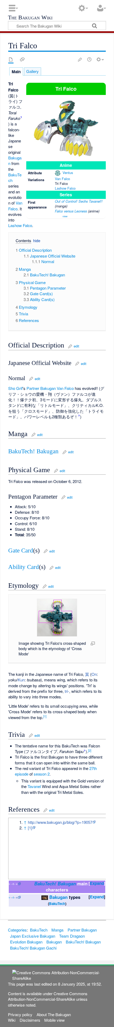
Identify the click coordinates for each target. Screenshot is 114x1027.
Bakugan (58, 897)
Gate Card (20, 550)
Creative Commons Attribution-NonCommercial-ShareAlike (47, 996)
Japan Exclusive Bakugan (32, 936)
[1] (44, 716)
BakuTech (57, 903)
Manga (57, 930)
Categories (17, 930)
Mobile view (54, 1020)
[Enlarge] (92, 643)
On (94, 674)
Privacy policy (20, 1014)
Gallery (32, 71)
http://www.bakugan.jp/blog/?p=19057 (60, 822)
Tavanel (34, 786)
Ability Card (23, 567)
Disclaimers (30, 1020)
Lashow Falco (65, 188)
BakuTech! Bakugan (33, 451)
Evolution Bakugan (26, 942)
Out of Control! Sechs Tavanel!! (79, 201)
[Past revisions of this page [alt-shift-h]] (89, 59)
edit (76, 346)
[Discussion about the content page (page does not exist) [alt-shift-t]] (22, 59)
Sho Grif (15, 388)
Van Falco (62, 178)
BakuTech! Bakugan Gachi (33, 948)
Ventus (68, 172)
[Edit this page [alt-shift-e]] (80, 59)
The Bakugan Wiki (30, 18)
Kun (21, 679)
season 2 (42, 774)
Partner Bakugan (41, 388)
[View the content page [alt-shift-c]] (11, 59)
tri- (67, 691)
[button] (21, 241)
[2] (89, 750)
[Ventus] (57, 172)
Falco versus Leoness (71, 211)
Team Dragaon (72, 936)
